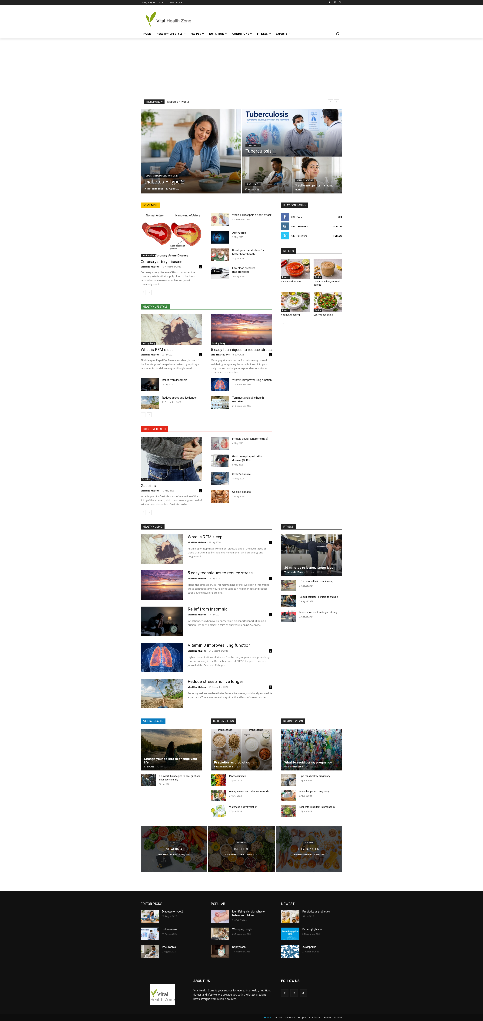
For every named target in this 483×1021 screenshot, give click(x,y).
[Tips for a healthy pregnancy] (288, 780)
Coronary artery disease (161, 261)
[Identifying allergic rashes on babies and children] (220, 916)
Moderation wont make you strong (318, 612)
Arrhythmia (239, 232)
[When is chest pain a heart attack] (220, 219)
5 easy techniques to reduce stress (241, 349)
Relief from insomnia (174, 379)
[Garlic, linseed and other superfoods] (218, 795)
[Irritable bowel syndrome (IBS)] (220, 443)
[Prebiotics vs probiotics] (241, 749)
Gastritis (146, 479)
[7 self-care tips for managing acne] (317, 175)
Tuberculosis (169, 929)
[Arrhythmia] (220, 237)
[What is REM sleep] (171, 329)
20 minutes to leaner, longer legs (308, 567)
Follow (337, 226)
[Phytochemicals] (218, 780)
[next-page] (149, 292)
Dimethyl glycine (312, 929)
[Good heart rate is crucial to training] (288, 601)
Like (340, 217)
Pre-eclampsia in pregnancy (314, 791)
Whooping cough (242, 929)
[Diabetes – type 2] (191, 151)
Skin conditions (305, 180)
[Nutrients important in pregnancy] (288, 811)
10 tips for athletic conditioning (316, 581)
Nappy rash (239, 946)
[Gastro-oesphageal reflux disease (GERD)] (220, 461)
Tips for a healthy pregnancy (314, 776)
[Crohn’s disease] (220, 478)
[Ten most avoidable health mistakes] (220, 402)
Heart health (148, 255)
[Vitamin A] (174, 849)
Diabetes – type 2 (178, 101)
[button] (337, 33)
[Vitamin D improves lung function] (220, 384)
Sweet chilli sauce (291, 281)
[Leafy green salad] (328, 302)
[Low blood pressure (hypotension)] (220, 272)
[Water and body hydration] (218, 811)
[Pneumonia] (267, 175)
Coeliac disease (241, 491)
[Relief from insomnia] (150, 384)
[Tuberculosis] (292, 133)
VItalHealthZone (150, 266)
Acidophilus (309, 946)
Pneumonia (169, 946)
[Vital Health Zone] (171, 19)
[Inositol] (241, 849)
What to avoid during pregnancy (308, 762)
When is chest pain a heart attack (251, 214)
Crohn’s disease (241, 474)
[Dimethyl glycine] (290, 934)
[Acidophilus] (290, 951)
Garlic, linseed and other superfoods (249, 791)
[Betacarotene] (309, 849)
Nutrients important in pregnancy (317, 806)
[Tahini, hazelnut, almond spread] (328, 269)
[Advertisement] (241, 66)
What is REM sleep (157, 349)
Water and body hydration (243, 806)
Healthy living (148, 343)
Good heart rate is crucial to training (318, 596)
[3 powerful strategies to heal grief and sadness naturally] (148, 780)
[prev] (330, 101)
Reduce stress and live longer (179, 397)
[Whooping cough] (220, 934)
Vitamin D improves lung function (252, 379)
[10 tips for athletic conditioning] (288, 585)
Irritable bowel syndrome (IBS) (250, 438)
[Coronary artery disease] (171, 235)
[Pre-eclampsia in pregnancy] (288, 795)
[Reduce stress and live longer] (150, 402)
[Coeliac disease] (220, 496)
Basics (285, 277)
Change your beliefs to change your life (170, 760)
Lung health (253, 145)
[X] (340, 3)
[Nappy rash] (220, 951)
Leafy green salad (323, 314)
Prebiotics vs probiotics (232, 762)
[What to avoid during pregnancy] (311, 749)
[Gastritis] (171, 459)
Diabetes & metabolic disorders (162, 176)
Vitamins (174, 843)
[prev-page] (143, 292)
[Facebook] (330, 3)
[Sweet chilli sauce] (295, 269)
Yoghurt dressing (290, 314)
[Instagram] (335, 3)
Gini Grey (149, 766)
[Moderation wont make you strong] (288, 616)
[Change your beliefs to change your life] (171, 749)
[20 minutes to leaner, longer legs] (311, 555)
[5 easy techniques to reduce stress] (241, 329)
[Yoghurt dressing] (295, 302)
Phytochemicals (237, 776)
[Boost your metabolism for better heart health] (220, 254)
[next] (336, 101)
